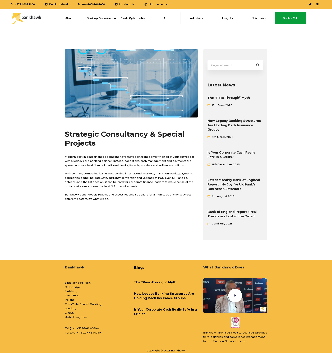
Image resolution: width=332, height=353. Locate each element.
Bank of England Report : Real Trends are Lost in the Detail (232, 214)
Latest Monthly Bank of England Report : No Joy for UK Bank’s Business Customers (234, 184)
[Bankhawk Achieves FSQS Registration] (235, 322)
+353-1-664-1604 (88, 328)
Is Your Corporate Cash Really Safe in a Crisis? (231, 155)
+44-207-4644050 (89, 332)
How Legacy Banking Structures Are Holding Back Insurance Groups (234, 125)
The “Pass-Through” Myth (229, 98)
